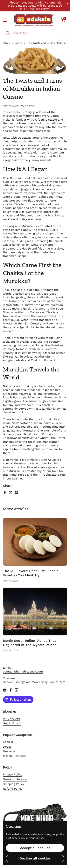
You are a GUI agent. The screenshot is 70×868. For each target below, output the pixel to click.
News (18, 42)
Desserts (9, 751)
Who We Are (11, 718)
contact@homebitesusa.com (23, 671)
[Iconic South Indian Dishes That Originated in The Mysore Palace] (35, 612)
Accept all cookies (35, 848)
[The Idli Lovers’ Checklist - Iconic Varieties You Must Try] (35, 542)
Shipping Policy (13, 784)
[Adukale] (34, 20)
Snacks (8, 742)
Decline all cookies (35, 858)
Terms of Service (15, 779)
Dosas (7, 746)
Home (6, 42)
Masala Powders (14, 756)
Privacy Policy (12, 774)
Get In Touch (12, 723)
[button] (63, 20)
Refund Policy (12, 788)
